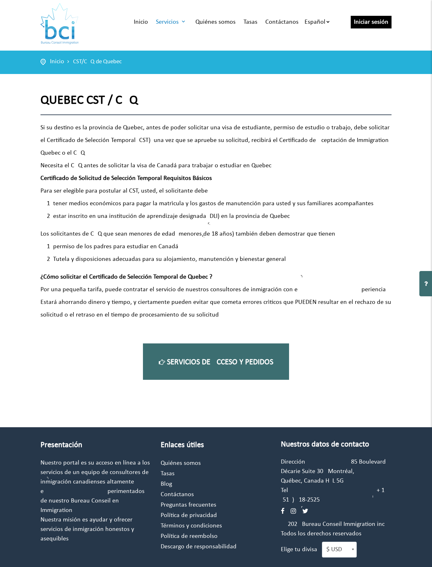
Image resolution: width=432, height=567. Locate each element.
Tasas (250, 22)
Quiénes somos (215, 22)
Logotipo (59, 23)
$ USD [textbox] (334, 549)
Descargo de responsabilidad (199, 547)
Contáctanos (282, 22)
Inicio (141, 22)
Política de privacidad (189, 515)
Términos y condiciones (191, 526)
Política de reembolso (189, 536)
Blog (166, 484)
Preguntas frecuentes (188, 505)
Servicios (167, 22)
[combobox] (339, 550)
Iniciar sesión (371, 22)
